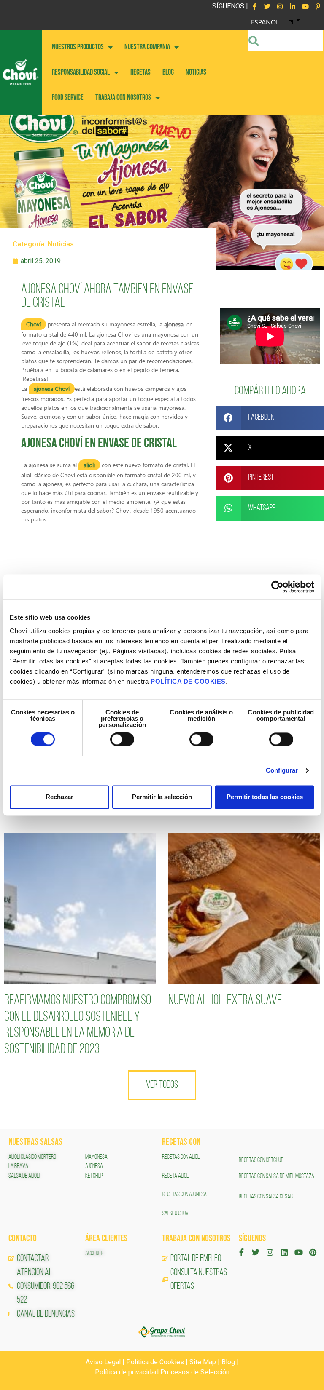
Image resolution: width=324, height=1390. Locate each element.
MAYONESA (96, 1157)
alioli (89, 465)
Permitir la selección (162, 796)
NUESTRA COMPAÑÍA (147, 47)
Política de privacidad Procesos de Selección (162, 1372)
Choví (33, 324)
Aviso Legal (103, 1362)
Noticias (61, 244)
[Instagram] (279, 6)
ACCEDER (94, 1253)
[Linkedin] (284, 1252)
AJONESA (94, 1166)
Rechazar (59, 796)
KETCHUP (94, 1176)
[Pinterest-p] (317, 6)
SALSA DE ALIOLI (24, 1176)
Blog (228, 1362)
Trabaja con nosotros (123, 97)
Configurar (282, 770)
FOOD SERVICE (68, 97)
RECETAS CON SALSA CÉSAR (266, 1196)
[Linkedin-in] (292, 6)
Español (265, 21)
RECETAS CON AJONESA (185, 1194)
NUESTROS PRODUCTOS (78, 47)
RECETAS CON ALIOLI (181, 1157)
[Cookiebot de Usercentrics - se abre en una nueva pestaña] (277, 586)
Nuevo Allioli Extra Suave (225, 1001)
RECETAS (140, 72)
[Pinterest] (312, 1252)
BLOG (168, 72)
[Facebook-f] (254, 6)
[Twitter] (267, 6)
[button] (270, 418)
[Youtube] (305, 6)
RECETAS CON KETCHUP (261, 1160)
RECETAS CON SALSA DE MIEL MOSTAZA (277, 1176)
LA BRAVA (18, 1166)
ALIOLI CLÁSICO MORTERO (32, 1157)
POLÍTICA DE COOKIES (188, 681)
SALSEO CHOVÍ (175, 1213)
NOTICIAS (196, 72)
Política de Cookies (155, 1362)
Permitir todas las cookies (265, 796)
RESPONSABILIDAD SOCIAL (81, 72)
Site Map (202, 1362)
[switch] (122, 739)
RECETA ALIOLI (176, 1176)
